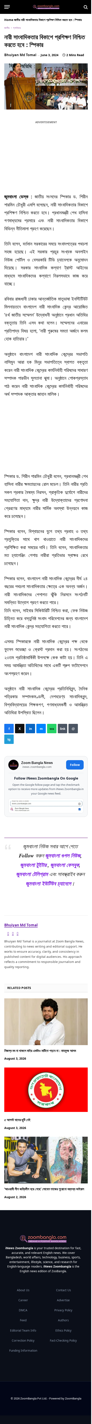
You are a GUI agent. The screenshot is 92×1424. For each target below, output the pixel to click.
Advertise (63, 1300)
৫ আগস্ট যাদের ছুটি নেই (17, 1119)
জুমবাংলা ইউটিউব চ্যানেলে (48, 883)
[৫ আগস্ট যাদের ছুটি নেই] (46, 1091)
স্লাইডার (17, 28)
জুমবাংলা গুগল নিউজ (62, 855)
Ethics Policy (63, 1330)
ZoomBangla (73, 1398)
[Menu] (7, 7)
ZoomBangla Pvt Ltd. (34, 1398)
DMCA (23, 1310)
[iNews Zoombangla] (46, 7)
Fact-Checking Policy (63, 1340)
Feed (23, 1320)
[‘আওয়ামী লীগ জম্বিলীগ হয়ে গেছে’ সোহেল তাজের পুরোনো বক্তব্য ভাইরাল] (46, 1160)
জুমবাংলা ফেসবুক (64, 864)
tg (9, 739)
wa (51, 728)
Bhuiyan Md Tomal (20, 55)
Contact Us (63, 1290)
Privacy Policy (63, 1310)
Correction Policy (23, 1340)
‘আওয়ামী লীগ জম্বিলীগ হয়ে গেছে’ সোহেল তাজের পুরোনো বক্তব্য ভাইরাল (44, 1189)
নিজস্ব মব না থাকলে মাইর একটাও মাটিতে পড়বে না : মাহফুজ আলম (40, 1050)
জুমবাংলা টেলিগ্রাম (32, 874)
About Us (23, 1290)
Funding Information (23, 1350)
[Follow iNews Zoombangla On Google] (46, 805)
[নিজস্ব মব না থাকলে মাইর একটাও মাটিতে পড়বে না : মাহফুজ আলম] (46, 1021)
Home (8, 20)
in (30, 728)
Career (23, 1300)
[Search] (85, 7)
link (62, 728)
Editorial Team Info (23, 1330)
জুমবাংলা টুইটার (33, 864)
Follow (75, 765)
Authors (63, 1320)
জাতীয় (17, 20)
